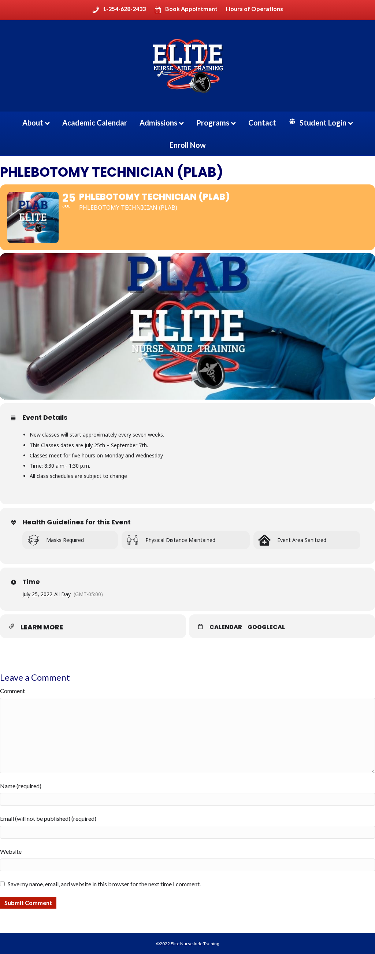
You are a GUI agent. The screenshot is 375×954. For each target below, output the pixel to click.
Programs (212, 122)
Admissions (158, 122)
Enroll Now (188, 145)
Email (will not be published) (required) (48, 818)
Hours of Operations (254, 8)
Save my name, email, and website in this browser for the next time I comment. (104, 883)
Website (11, 851)
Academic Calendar (94, 122)
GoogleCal (266, 627)
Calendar (225, 627)
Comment (12, 690)
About (32, 122)
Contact (262, 122)
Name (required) (20, 785)
